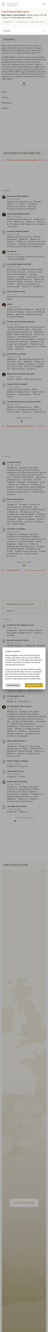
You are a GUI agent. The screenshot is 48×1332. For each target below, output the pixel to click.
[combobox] (24, 30)
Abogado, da (8, 22)
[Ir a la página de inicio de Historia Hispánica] (11, 3)
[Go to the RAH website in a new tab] (3, 3)
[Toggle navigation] (44, 4)
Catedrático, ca (22, 22)
